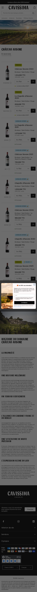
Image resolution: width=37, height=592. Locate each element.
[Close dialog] (34, 285)
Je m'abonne (24, 302)
